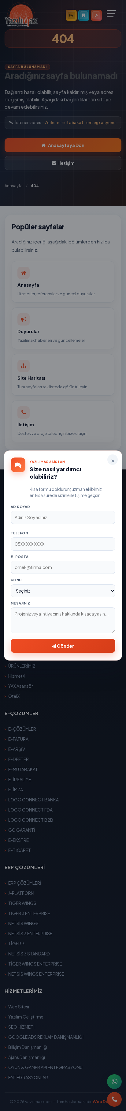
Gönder (65, 646)
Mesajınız (20, 603)
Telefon (19, 533)
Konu (16, 580)
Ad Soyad (20, 507)
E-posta (19, 557)
